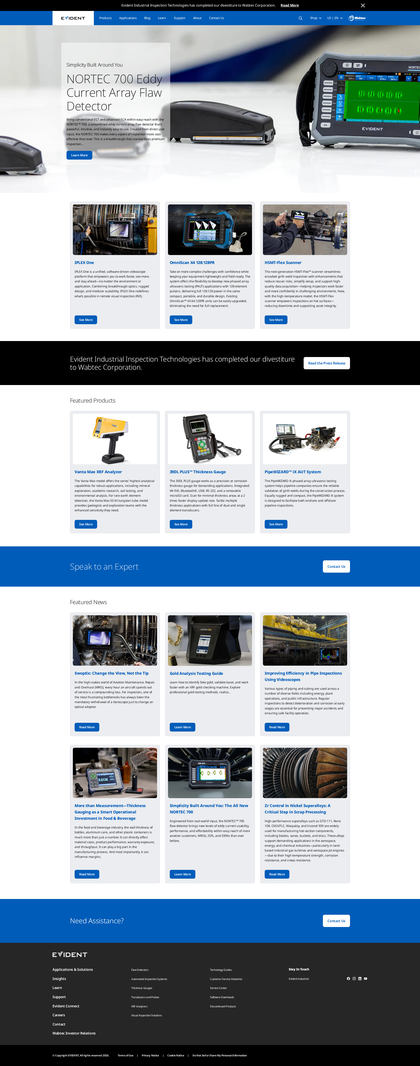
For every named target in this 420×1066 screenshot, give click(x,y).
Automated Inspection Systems (149, 979)
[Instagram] (354, 979)
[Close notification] (363, 5)
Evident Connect (65, 1006)
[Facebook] (348, 979)
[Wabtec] (357, 18)
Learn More (79, 155)
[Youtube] (366, 979)
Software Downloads (222, 997)
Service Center (218, 988)
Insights (59, 978)
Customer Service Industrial (226, 979)
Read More (290, 5)
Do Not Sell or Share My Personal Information (219, 1055)
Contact (58, 1024)
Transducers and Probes (145, 997)
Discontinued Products (223, 1006)
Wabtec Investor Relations (74, 1033)
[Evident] (73, 18)
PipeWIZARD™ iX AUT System (293, 471)
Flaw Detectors (140, 970)
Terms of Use (125, 1055)
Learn (162, 18)
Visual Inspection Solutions (146, 1015)
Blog (147, 18)
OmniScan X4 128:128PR (192, 262)
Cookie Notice (175, 1055)
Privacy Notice (150, 1055)
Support (179, 18)
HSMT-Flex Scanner (283, 262)
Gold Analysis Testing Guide (196, 673)
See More (86, 320)
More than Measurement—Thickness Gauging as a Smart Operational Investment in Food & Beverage (110, 812)
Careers (58, 1015)
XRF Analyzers (139, 1006)
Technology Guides (221, 970)
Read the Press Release (326, 363)
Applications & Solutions (72, 969)
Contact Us (216, 18)
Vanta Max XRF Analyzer (98, 471)
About (197, 18)
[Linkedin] (360, 979)
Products (105, 18)
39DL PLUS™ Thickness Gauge (198, 471)
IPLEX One (84, 262)
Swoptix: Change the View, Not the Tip (112, 673)
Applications (127, 18)
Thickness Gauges (141, 988)
